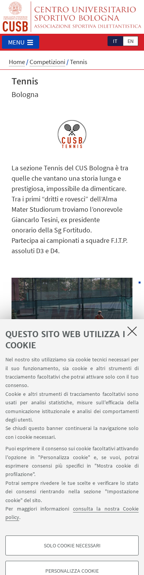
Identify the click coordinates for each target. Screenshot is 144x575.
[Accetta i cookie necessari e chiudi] (132, 331)
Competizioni (47, 62)
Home (17, 62)
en (130, 41)
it (115, 41)
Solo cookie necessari (72, 545)
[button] (20, 42)
